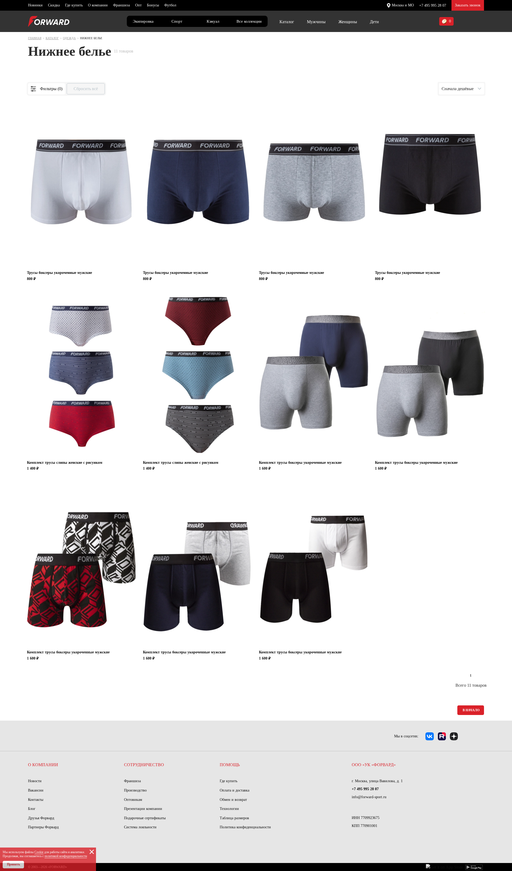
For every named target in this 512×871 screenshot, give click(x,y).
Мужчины (316, 21)
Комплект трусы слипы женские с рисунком (64, 463)
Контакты (35, 800)
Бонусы (153, 5)
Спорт (176, 21)
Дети (374, 21)
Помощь (230, 764)
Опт (138, 5)
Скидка (54, 5)
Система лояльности (140, 827)
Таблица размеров (234, 818)
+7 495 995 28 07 (432, 5)
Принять (13, 864)
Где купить (74, 5)
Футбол (170, 5)
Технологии (229, 809)
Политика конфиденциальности (245, 827)
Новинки (35, 5)
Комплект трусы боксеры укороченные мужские (300, 463)
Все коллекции (249, 21)
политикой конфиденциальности (66, 856)
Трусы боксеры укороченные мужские (59, 273)
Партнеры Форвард (43, 827)
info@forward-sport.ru (369, 797)
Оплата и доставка (234, 790)
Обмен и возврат (233, 800)
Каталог (286, 21)
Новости (35, 781)
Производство (135, 790)
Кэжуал (213, 21)
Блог (31, 809)
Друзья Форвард (41, 818)
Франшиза (121, 5)
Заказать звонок (468, 5)
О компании (98, 5)
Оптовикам (133, 800)
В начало (471, 710)
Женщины (347, 21)
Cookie (38, 852)
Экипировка (143, 21)
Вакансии (35, 790)
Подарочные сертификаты (145, 818)
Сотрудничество (144, 764)
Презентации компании (143, 809)
